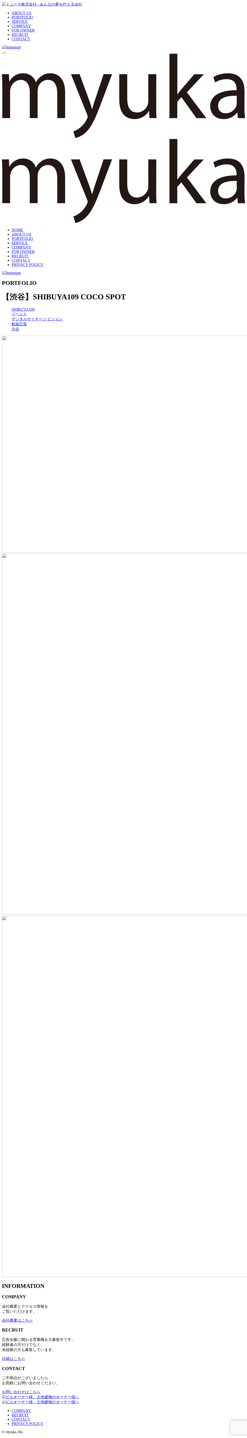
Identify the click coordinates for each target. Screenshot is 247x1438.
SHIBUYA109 (23, 309)
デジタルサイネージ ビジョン (37, 319)
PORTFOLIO (22, 17)
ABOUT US (21, 13)
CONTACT (21, 39)
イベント (19, 314)
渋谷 (15, 329)
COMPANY (21, 26)
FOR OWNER (23, 30)
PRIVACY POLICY (27, 265)
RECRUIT (20, 35)
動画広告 (19, 324)
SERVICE (20, 22)
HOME (17, 230)
